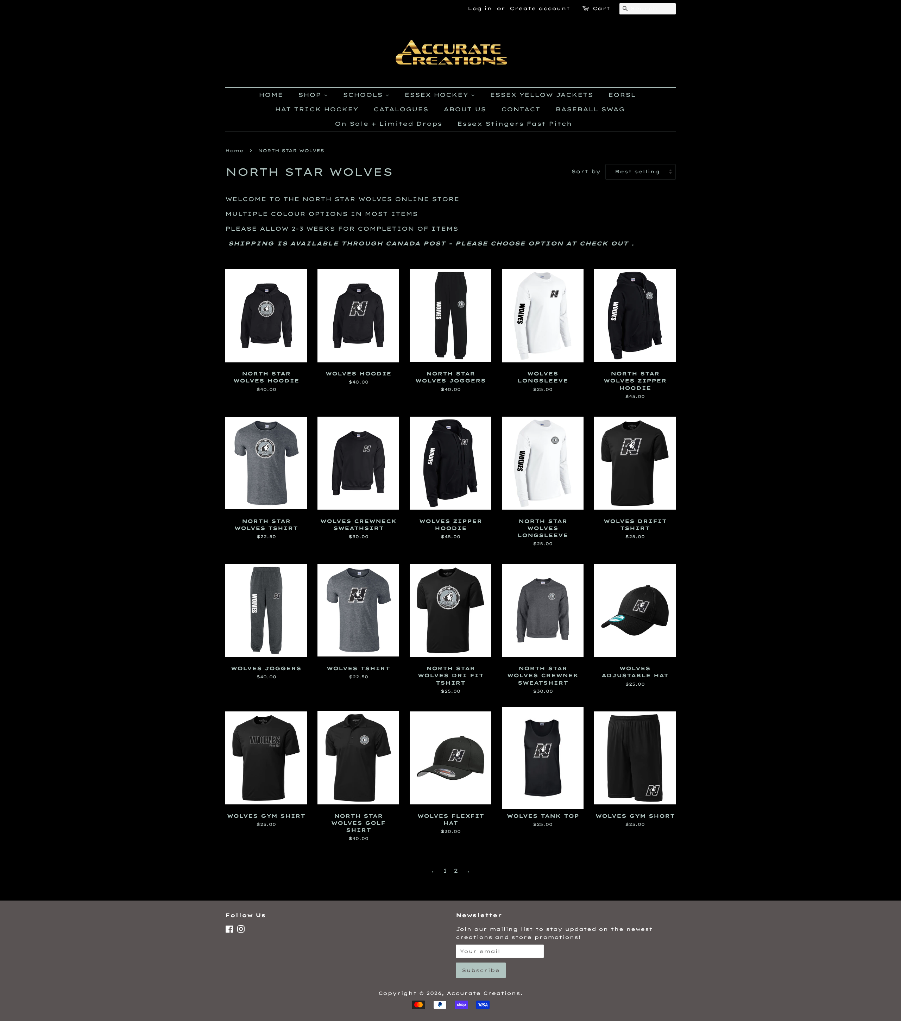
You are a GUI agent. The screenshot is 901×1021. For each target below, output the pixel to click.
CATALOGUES (400, 109)
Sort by (586, 171)
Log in (480, 8)
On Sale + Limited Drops (388, 123)
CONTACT (520, 109)
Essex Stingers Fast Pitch (514, 123)
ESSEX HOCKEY (437, 94)
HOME (271, 94)
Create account (540, 8)
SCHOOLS (364, 94)
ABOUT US (464, 109)
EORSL (622, 94)
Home (234, 150)
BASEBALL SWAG (590, 109)
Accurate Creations (483, 993)
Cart (601, 8)
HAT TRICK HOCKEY (316, 109)
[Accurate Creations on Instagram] (241, 930)
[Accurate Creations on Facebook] (229, 930)
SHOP (311, 94)
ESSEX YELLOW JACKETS (541, 94)
